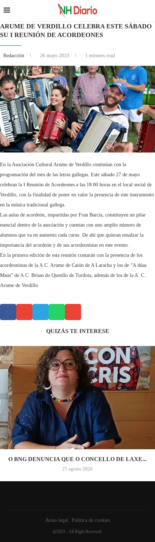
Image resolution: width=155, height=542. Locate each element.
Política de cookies (91, 520)
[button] (8, 312)
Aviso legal (56, 520)
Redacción (14, 55)
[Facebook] (76, 495)
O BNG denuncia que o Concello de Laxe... (77, 459)
